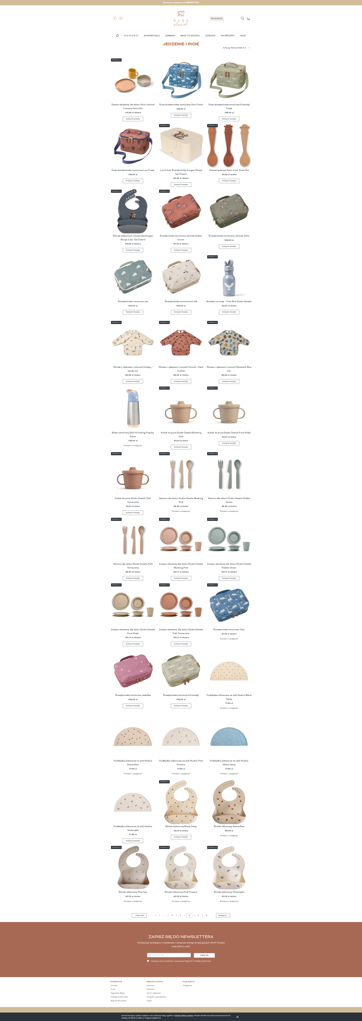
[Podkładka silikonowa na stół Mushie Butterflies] (133, 736)
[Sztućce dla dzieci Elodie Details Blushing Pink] (181, 474)
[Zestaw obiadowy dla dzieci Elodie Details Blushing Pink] (181, 539)
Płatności (150, 989)
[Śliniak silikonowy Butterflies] (229, 802)
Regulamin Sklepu (117, 993)
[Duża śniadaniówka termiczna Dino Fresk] (181, 80)
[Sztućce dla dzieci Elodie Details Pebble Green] (229, 474)
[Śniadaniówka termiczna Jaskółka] (133, 670)
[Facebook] (115, 18)
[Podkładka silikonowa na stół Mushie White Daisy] (229, 736)
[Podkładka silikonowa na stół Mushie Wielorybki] (133, 802)
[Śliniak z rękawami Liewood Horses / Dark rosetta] (181, 342)
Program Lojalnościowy (156, 997)
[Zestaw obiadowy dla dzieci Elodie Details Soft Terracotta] (181, 605)
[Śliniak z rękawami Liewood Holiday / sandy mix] (133, 342)
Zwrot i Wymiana (153, 993)
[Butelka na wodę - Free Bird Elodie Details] (229, 277)
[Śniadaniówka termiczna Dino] (229, 605)
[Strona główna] (181, 18)
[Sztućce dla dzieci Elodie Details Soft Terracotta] (133, 539)
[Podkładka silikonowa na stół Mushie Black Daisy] (229, 670)
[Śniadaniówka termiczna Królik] (181, 277)
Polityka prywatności (119, 997)
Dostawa (150, 985)
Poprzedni (140, 915)
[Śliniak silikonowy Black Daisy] (181, 802)
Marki (243, 35)
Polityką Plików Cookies (183, 1015)
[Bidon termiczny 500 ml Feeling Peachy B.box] (133, 408)
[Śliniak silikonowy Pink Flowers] (181, 867)
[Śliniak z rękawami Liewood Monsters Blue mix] (229, 342)
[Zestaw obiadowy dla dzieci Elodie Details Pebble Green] (229, 539)
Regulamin (189, 961)
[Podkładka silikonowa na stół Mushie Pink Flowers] (181, 736)
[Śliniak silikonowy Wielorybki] (229, 867)
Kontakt (113, 985)
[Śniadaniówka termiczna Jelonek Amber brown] (181, 211)
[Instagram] (121, 18)
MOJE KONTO (217, 18)
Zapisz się (204, 955)
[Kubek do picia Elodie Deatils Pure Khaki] (229, 408)
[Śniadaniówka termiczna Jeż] (133, 277)
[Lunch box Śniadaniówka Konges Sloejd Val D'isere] (181, 145)
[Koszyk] (248, 20)
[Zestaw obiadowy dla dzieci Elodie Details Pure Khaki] (133, 605)
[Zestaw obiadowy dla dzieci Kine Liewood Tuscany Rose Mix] (133, 80)
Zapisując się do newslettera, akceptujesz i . (181, 961)
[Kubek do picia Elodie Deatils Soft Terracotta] (133, 474)
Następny (222, 915)
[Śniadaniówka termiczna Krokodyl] (181, 670)
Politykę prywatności (202, 961)
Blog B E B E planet (118, 1001)
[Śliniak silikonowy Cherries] (133, 867)
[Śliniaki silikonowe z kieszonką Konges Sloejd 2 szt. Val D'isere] (133, 211)
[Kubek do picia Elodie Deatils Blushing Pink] (181, 408)
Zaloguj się (187, 985)
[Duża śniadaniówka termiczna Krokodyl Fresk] (229, 80)
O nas (113, 989)
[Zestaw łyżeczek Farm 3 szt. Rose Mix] (229, 145)
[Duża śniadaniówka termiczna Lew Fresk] (133, 145)
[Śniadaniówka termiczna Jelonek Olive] (229, 211)
